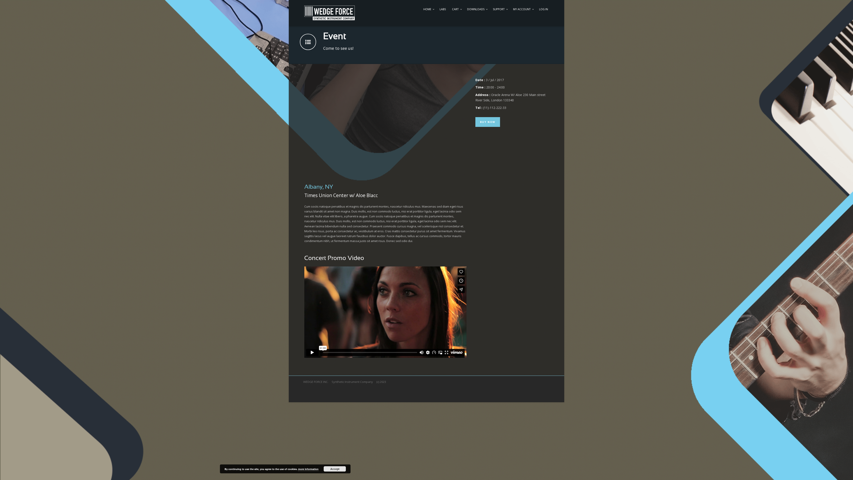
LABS (443, 9)
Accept (334, 469)
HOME (427, 9)
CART (455, 9)
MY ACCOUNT (522, 9)
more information (308, 469)
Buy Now (487, 122)
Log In (543, 9)
